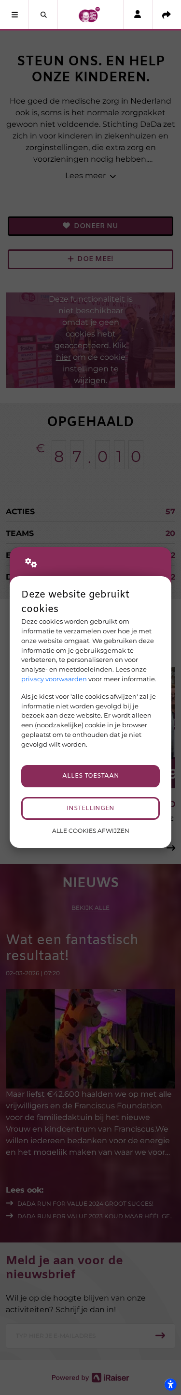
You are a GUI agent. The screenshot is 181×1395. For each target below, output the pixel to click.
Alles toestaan (90, 776)
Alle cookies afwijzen (90, 831)
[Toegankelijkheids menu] (170, 1384)
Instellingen (90, 808)
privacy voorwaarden (54, 679)
